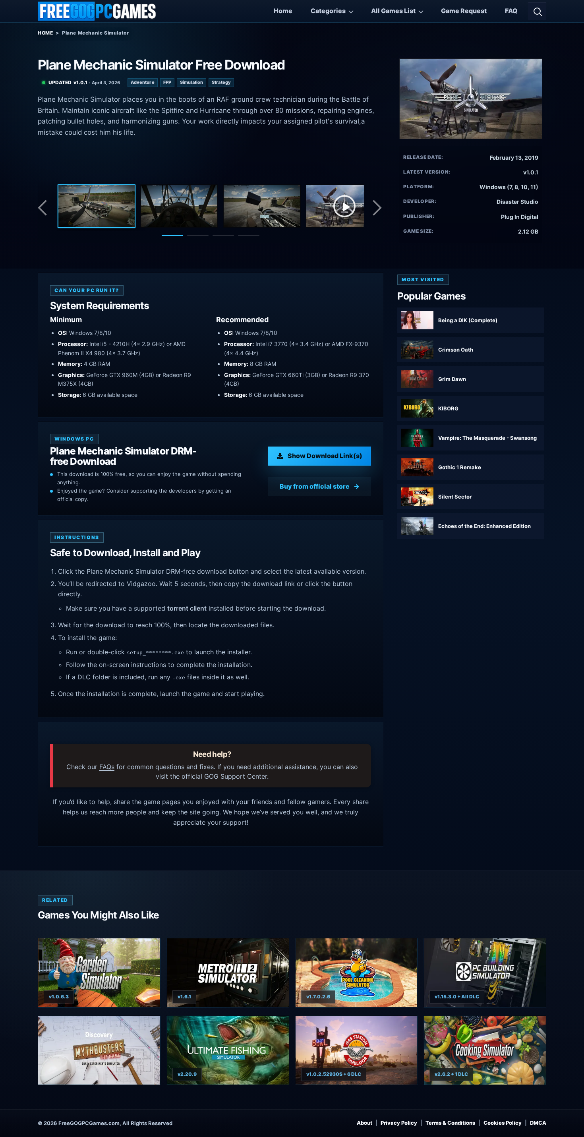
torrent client (187, 608)
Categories (328, 11)
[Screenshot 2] (179, 206)
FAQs (106, 767)
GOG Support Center (235, 776)
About (364, 1123)
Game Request (464, 11)
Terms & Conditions (450, 1123)
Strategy (221, 82)
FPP (167, 82)
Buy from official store (315, 486)
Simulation (191, 82)
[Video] (344, 206)
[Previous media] (44, 207)
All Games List (393, 11)
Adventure (143, 82)
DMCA (538, 1123)
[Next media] (376, 207)
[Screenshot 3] (262, 206)
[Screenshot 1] (96, 206)
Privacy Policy (399, 1123)
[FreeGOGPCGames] (97, 11)
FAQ (511, 11)
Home (283, 11)
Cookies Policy (502, 1123)
